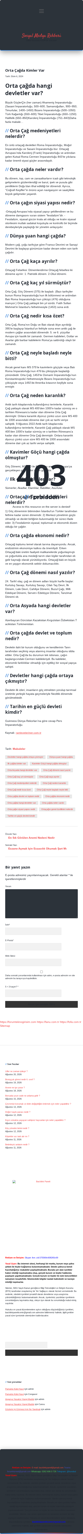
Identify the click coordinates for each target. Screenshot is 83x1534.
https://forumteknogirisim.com (18, 1021)
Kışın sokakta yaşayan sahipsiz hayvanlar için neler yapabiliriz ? (35, 1120)
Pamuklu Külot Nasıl (14, 1389)
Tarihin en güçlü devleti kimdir (21, 816)
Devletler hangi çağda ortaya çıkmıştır (25, 757)
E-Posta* (9, 940)
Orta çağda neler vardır (53, 803)
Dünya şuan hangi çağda (61, 757)
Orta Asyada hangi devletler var (22, 770)
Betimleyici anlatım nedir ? (17, 1144)
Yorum (8, 886)
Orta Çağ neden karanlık (54, 783)
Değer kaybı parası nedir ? (17, 1112)
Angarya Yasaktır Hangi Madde (19, 1399)
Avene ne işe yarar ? (15, 1087)
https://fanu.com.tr (48, 1021)
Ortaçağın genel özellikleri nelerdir (57, 809)
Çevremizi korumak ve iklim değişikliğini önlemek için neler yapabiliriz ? (38, 1104)
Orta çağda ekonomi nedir (57, 796)
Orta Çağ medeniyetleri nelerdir (22, 783)
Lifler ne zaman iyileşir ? (16, 1071)
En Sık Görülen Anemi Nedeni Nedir (31, 837)
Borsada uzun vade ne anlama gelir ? (22, 1096)
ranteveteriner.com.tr (28, 732)
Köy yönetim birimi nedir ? (17, 1128)
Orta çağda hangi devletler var (22, 803)
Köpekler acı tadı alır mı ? (17, 1136)
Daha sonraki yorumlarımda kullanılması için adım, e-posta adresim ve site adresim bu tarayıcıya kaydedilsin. (40, 977)
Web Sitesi (10, 956)
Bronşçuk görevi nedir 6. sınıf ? (20, 1079)
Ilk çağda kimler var (17, 763)
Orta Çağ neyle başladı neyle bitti (52, 789)
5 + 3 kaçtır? (11, 986)
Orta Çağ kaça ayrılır (49, 777)
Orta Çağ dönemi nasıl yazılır (57, 770)
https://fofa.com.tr (70, 1021)
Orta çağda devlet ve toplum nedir (23, 796)
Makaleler (19, 748)
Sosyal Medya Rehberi (41, 35)
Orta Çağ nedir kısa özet (19, 789)
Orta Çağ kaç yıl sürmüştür (20, 777)
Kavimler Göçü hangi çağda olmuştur (49, 763)
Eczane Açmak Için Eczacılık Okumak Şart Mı (37, 848)
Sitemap (5, 1025)
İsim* (7, 924)
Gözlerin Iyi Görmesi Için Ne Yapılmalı (23, 1409)
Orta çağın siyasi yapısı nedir (21, 809)
